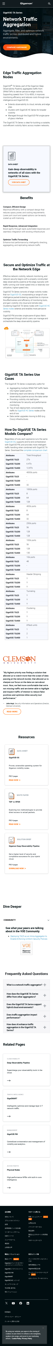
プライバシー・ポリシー (13, 1317)
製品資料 (31, 1231)
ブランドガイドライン (12, 1220)
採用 (6, 1224)
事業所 (7, 1243)
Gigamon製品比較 (34, 1269)
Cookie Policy (16, 1338)
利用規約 (8, 1312)
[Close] (43, 1328)
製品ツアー (9, 1259)
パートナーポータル (35, 1227)
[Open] (3, 3)
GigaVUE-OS (15, 294)
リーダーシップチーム (12, 1232)
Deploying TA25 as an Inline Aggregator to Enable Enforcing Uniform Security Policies (28, 937)
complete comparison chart (35, 450)
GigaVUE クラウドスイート (14, 1269)
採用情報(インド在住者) (13, 1228)
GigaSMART (9, 1276)
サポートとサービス (35, 1240)
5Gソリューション (11, 1292)
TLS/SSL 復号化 (10, 1288)
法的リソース (9, 1236)
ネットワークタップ (11, 1284)
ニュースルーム (10, 1240)
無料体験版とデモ (34, 1265)
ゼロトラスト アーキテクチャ (38, 1278)
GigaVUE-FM (9, 1273)
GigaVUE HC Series (25, 410)
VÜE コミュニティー (35, 1217)
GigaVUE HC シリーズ (12, 1280)
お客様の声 (8, 1247)
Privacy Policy (27, 1338)
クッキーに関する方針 (12, 1321)
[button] (49, 3)
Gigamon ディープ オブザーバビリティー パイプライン (14, 1264)
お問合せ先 (32, 1223)
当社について (9, 1217)
